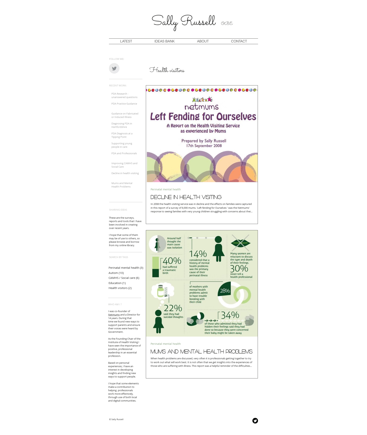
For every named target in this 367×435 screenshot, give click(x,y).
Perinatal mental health (166, 189)
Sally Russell (192, 22)
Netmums (114, 314)
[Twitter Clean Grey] (114, 68)
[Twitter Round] (255, 421)
